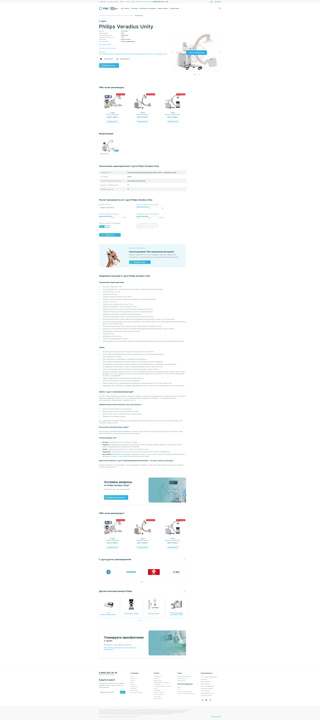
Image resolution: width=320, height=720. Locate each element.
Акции (179, 687)
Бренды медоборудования (184, 691)
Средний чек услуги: (105, 204)
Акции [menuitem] (132, 1)
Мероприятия (134, 686)
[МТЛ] (176, 572)
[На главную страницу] (108, 8)
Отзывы (132, 680)
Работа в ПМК (134, 690)
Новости (132, 684)
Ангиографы (157, 690)
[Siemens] (131, 572)
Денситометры (158, 698)
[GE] (109, 572)
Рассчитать (110, 235)
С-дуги (156, 688)
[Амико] (154, 572)
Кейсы (132, 682)
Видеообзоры (174, 8)
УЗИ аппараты (158, 676)
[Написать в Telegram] (167, 1)
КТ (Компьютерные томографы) (162, 686)
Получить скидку (140, 262)
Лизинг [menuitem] (122, 1)
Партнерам (133, 688)
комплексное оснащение (122, 454)
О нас (131, 676)
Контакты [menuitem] (139, 1)
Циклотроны (157, 696)
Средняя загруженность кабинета (109, 214)
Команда (132, 678)
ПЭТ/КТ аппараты (159, 694)
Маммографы (157, 680)
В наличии (134, 8)
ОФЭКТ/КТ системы (159, 692)
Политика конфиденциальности (186, 693)
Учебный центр (181, 680)
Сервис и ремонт (163, 8)
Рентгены (156, 678)
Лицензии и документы (136, 692)
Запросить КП (112, 121)
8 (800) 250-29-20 (159, 1)
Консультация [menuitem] (147, 1)
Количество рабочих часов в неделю (147, 204)
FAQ (178, 689)
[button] (194, 74)
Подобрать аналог (109, 65)
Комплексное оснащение (148, 8)
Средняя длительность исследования (147, 214)
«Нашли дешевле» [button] (123, 431)
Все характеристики (105, 44)
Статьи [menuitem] (127, 1)
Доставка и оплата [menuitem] (113, 1)
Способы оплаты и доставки (107, 48)
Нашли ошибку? (216, 716)
